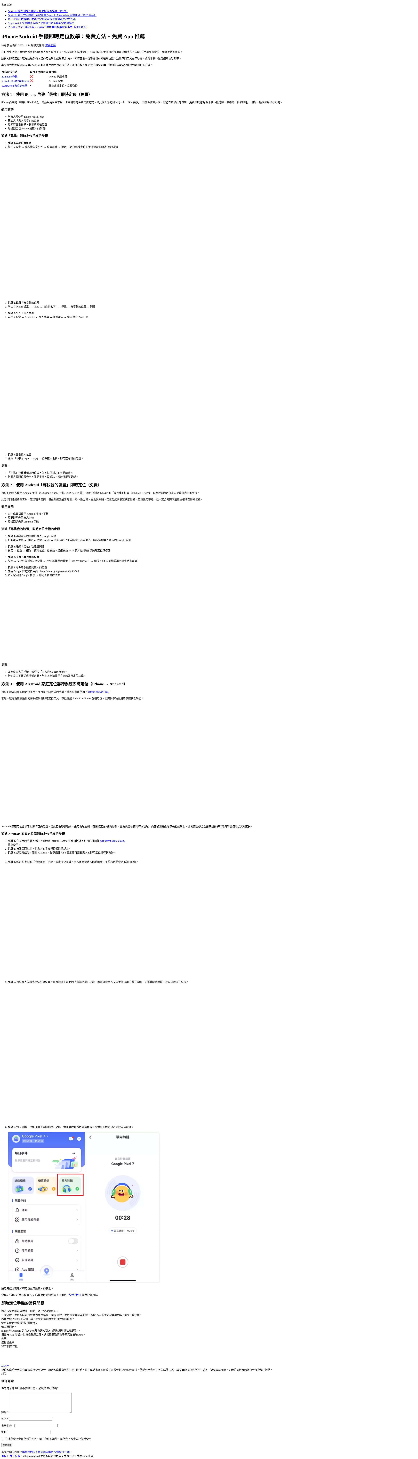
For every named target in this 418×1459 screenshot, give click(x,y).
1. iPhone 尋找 (9, 76)
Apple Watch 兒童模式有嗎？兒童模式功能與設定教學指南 (41, 23)
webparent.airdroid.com (112, 840)
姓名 (4, 1418)
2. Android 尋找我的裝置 (15, 81)
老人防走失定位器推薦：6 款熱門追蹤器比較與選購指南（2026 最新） (48, 27)
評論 (4, 1412)
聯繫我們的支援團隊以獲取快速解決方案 (46, 1452)
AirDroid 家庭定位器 (97, 692)
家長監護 (50, 45)
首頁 (4, 1456)
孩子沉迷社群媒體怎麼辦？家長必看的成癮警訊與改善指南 (42, 19)
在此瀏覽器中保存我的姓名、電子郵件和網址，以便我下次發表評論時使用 (48, 1438)
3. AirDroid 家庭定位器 (14, 85)
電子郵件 (7, 1425)
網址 (4, 1432)
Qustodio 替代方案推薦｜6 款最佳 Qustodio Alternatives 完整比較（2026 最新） (52, 15)
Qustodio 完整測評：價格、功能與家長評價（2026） (38, 11)
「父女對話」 (74, 1295)
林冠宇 (5, 1366)
